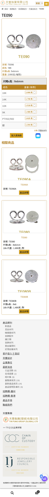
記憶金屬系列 (11, 349)
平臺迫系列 (33, 9)
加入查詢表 (16, 135)
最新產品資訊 (11, 383)
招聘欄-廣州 (9, 391)
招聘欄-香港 (9, 395)
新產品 (8, 326)
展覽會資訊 (10, 380)
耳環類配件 (22, 9)
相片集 (8, 377)
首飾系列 (9, 342)
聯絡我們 (7, 404)
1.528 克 (29, 105)
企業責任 (7, 362)
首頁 (6, 9)
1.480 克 (29, 111)
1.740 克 (29, 99)
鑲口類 (8, 339)
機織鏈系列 (10, 332)
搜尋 (12, 493)
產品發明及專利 (12, 386)
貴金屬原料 (10, 345)
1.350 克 (29, 124)
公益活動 (9, 370)
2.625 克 (29, 118)
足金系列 (9, 329)
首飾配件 (13, 9)
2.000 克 (29, 92)
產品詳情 (24, 192)
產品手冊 (7, 400)
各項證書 (9, 373)
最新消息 (7, 367)
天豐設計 (7, 358)
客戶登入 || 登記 (11, 353)
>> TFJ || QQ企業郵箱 (12, 427)
